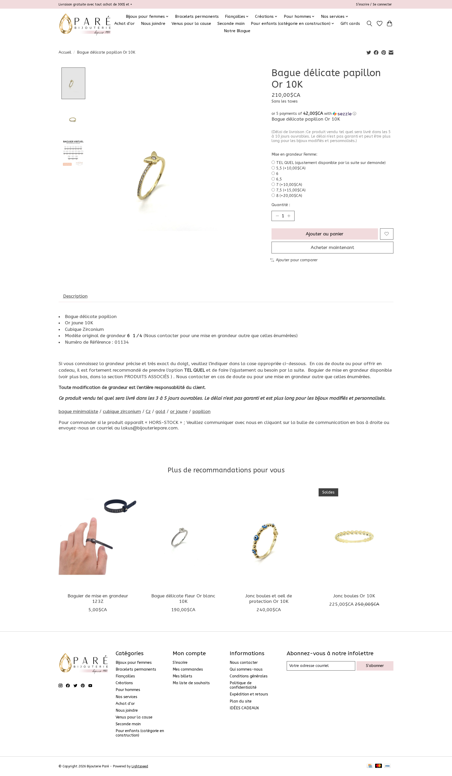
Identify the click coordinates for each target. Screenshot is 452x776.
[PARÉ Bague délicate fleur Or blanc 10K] (183, 537)
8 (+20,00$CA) (289, 196)
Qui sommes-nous (246, 669)
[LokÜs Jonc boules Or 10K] (354, 537)
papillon (201, 411)
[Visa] (387, 766)
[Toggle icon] (369, 23)
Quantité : (281, 205)
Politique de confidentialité (243, 685)
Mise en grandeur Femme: (294, 154)
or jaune (179, 411)
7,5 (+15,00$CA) (291, 190)
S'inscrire (180, 662)
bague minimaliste (78, 411)
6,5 (279, 179)
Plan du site (241, 701)
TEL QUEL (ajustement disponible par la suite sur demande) (331, 163)
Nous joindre (153, 23)
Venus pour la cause (191, 23)
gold (160, 411)
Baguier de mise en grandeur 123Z (97, 598)
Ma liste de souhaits (191, 683)
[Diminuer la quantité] (277, 215)
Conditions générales (249, 676)
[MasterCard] (378, 766)
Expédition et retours (249, 694)
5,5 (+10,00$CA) (291, 168)
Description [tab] (75, 296)
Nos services (126, 697)
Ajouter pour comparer (297, 260)
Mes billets (182, 676)
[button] (332, 113)
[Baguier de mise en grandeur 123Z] (98, 537)
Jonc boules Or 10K (354, 596)
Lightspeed (140, 766)
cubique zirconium (122, 411)
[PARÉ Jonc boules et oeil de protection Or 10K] (269, 537)
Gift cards (350, 23)
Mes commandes (188, 669)
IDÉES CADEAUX (244, 708)
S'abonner (375, 666)
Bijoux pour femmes (134, 662)
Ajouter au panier (324, 234)
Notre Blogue (237, 31)
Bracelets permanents (197, 16)
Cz (148, 411)
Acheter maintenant (332, 247)
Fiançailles (125, 676)
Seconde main (231, 23)
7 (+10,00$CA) (289, 185)
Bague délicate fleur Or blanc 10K (183, 598)
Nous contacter (244, 662)
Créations (124, 683)
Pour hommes (128, 690)
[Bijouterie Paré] (85, 23)
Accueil (65, 52)
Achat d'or (124, 23)
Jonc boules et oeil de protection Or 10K (268, 598)
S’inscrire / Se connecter (374, 4)
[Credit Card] (370, 766)
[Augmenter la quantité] (288, 215)
